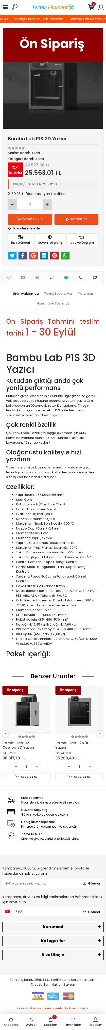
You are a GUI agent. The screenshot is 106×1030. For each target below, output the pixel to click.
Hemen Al (78, 219)
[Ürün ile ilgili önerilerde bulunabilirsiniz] (96, 277)
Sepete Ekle (32, 219)
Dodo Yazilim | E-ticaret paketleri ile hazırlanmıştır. (53, 1008)
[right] (100, 733)
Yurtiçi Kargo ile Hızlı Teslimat (38, 18)
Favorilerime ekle (26, 228)
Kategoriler (53, 941)
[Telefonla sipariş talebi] (81, 277)
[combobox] (8, 911)
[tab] (26, 294)
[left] (5, 733)
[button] (10, 78)
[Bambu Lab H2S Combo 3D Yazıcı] (26, 710)
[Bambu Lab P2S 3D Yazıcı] (79, 710)
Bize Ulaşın (53, 955)
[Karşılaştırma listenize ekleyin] (53, 277)
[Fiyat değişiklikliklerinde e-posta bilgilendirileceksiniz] (67, 277)
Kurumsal (53, 927)
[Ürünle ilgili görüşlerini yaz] (38, 277)
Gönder (94, 883)
